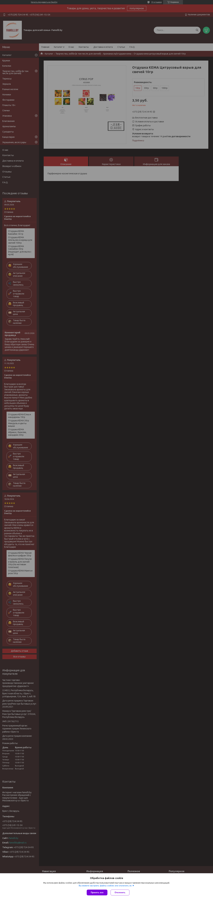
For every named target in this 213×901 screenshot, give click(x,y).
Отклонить (120, 892)
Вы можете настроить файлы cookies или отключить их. (105, 885)
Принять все (97, 892)
